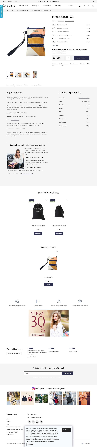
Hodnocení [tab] (19, 85)
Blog (16, 1)
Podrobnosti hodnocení (69, 21)
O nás (4, 1)
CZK (93, 1)
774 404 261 (33, 414)
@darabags (41, 422)
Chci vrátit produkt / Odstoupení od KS (15, 429)
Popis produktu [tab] (10, 85)
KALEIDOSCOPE (15, 120)
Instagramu (61, 389)
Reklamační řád (10, 435)
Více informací (55, 45)
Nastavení (30, 444)
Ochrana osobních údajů (12, 432)
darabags (33, 422)
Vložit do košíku (81, 58)
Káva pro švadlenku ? (62, 42)
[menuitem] (23, 6)
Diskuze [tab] (26, 85)
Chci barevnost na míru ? (63, 28)
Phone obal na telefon (84, 98)
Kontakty (10, 1)
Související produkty (36, 85)
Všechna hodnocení (14, 353)
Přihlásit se (67, 373)
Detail (48, 284)
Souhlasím (66, 430)
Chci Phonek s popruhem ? (63, 38)
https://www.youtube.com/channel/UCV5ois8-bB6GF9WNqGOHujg (37, 422)
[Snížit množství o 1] (65, 58)
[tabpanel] (38, 219)
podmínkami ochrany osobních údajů (56, 377)
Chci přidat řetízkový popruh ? (64, 35)
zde (53, 441)
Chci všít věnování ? (62, 24)
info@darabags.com (36, 417)
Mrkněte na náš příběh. (27, 174)
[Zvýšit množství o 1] (71, 58)
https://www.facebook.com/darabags (29, 422)
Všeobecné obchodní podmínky (14, 427)
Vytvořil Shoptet (86, 443)
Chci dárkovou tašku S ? (63, 31)
